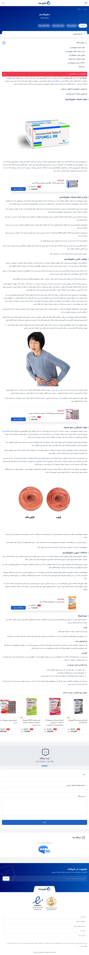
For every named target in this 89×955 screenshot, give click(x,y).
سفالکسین (7, 431)
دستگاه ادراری (56, 81)
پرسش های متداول (79, 926)
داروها (79, 9)
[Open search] (3, 3)
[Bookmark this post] (4, 43)
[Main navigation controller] (85, 3)
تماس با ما (82, 935)
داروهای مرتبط (71, 25)
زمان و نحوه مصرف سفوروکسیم (75, 51)
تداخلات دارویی (80, 921)
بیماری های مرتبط (58, 25)
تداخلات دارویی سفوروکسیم (76, 63)
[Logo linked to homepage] (44, 3)
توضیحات (83, 25)
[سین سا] (44, 889)
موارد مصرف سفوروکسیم (77, 48)
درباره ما (82, 931)
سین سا (85, 9)
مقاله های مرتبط (44, 25)
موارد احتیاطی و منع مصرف (77, 59)
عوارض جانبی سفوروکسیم (77, 55)
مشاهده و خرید (18, 189)
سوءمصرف (82, 67)
